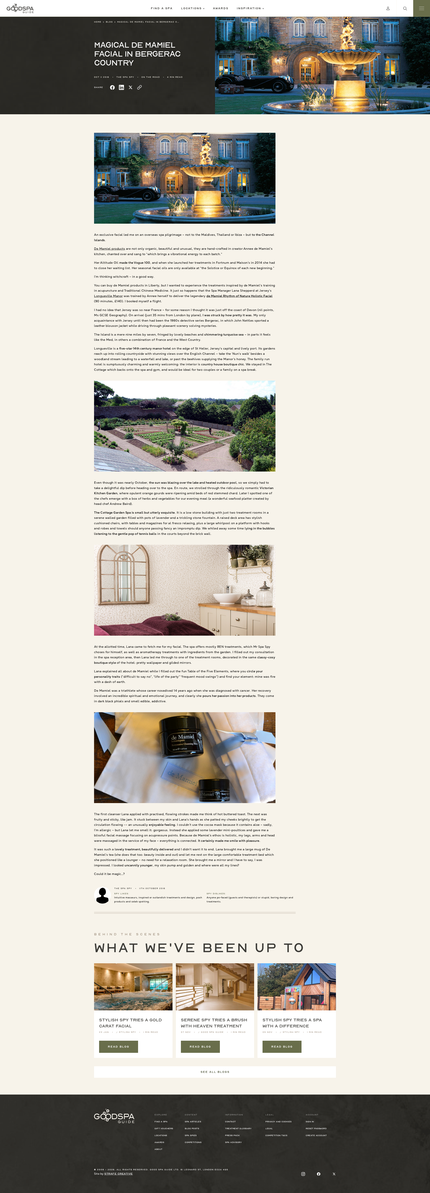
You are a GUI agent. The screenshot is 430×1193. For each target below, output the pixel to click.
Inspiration (249, 8)
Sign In (310, 1121)
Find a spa (162, 8)
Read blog (118, 1046)
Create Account (316, 1135)
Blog (109, 22)
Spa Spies (191, 1135)
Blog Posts (192, 1128)
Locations (191, 8)
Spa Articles (193, 1121)
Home (97, 22)
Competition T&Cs (276, 1135)
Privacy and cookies (278, 1121)
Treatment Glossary (238, 1128)
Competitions (193, 1142)
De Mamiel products (109, 249)
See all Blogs (215, 1072)
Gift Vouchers (164, 1128)
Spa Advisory (233, 1142)
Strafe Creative (118, 1173)
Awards (220, 8)
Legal (269, 1128)
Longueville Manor (108, 296)
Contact (230, 1121)
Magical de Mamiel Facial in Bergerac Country (148, 22)
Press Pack (232, 1135)
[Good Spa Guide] (20, 8)
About (158, 1149)
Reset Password (316, 1128)
